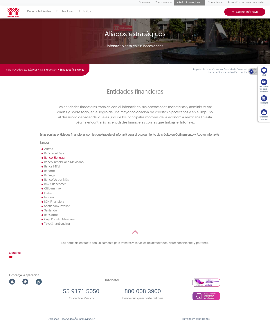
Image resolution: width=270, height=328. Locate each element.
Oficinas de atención (264, 118)
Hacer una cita (264, 104)
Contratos (144, 2)
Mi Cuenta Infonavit (245, 12)
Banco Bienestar (55, 157)
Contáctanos (215, 2)
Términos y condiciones (196, 319)
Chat (264, 75)
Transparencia (164, 2)
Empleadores (64, 11)
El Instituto (85, 11)
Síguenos (15, 253)
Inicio (9, 70)
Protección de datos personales (246, 2)
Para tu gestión (48, 70)
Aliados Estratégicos (188, 2)
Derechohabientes (39, 11)
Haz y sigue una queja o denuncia (264, 89)
